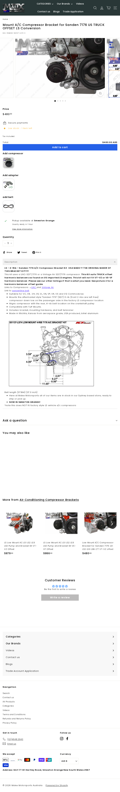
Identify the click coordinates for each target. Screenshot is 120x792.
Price (6, 109)
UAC (34, 287)
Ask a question (15, 420)
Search (6, 693)
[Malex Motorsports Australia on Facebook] (67, 738)
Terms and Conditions (14, 714)
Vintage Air (48, 287)
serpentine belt (20, 290)
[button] (60, 262)
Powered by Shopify (57, 785)
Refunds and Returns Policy (17, 718)
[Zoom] (100, 93)
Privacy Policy (10, 723)
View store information (22, 229)
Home (5, 19)
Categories (8, 706)
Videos (6, 710)
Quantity (8, 237)
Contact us (8, 697)
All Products (9, 701)
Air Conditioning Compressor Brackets (49, 500)
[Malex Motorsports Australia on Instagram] (61, 738)
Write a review (60, 597)
